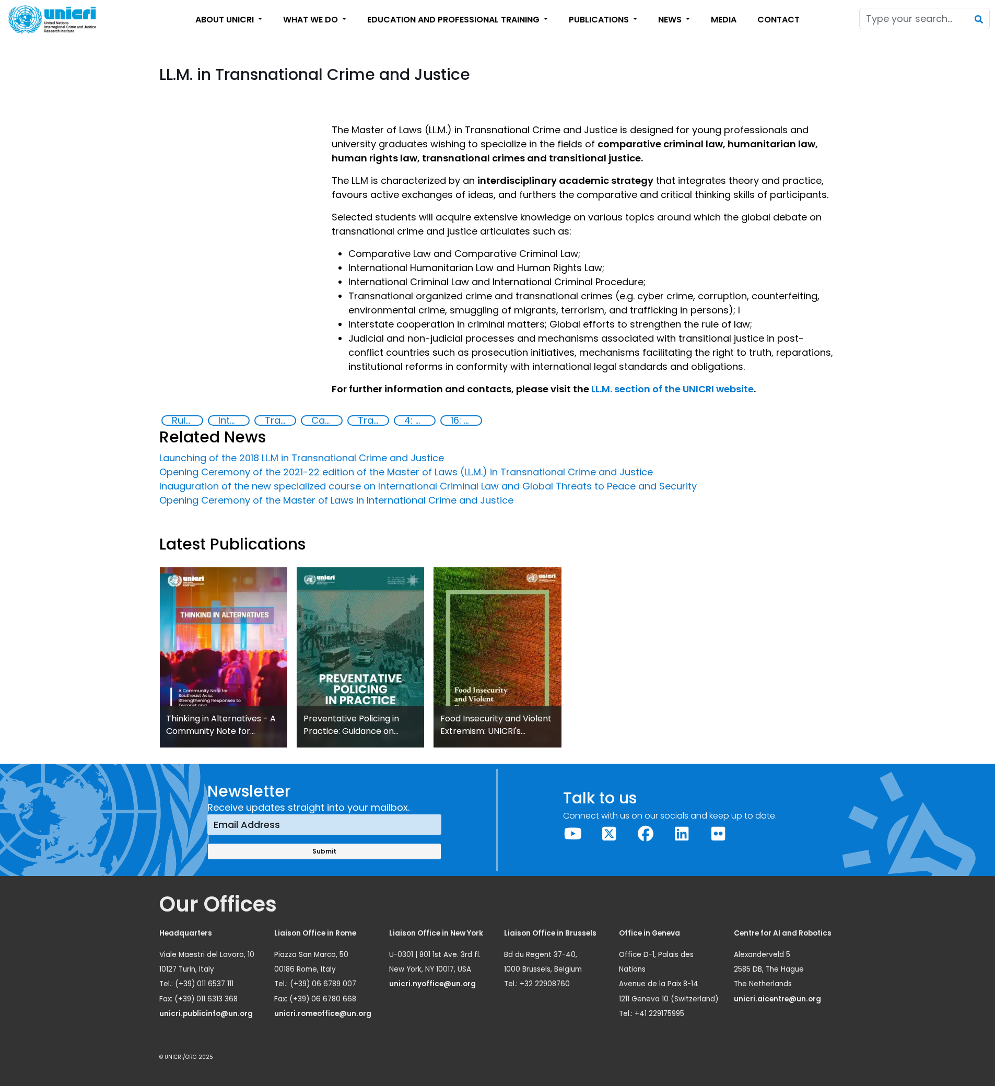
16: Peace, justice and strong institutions (466, 420)
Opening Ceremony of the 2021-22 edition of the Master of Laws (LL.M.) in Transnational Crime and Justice (406, 471)
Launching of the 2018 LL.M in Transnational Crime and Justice (301, 457)
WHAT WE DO (311, 20)
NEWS (671, 20)
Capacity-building (326, 420)
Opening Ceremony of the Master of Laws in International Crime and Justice (336, 500)
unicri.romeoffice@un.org (323, 1014)
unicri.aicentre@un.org (778, 999)
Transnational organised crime (373, 420)
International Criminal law (233, 420)
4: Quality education (419, 420)
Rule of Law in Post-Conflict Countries (187, 420)
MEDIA (723, 20)
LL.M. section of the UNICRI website (672, 388)
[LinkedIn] (682, 834)
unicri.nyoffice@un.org (433, 984)
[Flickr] (718, 834)
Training (280, 420)
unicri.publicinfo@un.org (206, 1014)
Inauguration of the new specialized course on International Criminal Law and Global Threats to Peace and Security (428, 486)
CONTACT (778, 20)
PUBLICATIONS (600, 20)
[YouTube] (573, 834)
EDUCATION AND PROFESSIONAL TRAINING (454, 20)
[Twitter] (609, 834)
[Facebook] (645, 834)
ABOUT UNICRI (225, 20)
